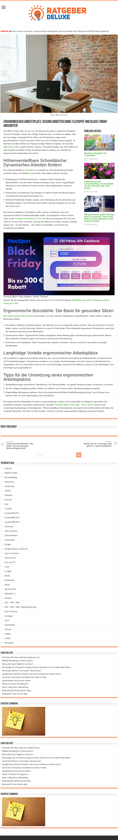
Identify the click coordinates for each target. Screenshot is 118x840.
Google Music (7, 674)
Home (14, 31)
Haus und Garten (25, 31)
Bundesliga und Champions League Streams (20, 667)
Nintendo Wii (10, 589)
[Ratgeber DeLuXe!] (59, 13)
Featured (8, 495)
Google (8, 544)
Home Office (14, 147)
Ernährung (9, 486)
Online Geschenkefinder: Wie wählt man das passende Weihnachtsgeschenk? (19, 445)
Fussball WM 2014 (12, 522)
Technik (8, 629)
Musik (7, 585)
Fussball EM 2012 (12, 513)
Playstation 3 (10, 593)
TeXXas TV (6, 684)
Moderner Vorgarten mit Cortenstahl (95, 154)
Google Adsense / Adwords (16, 549)
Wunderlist (6, 694)
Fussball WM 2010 (12, 517)
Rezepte (8, 598)
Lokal (7, 567)
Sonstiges (9, 616)
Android (8, 468)
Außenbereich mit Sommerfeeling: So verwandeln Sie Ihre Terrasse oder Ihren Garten (99, 184)
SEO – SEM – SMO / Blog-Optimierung (20, 607)
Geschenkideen (11, 535)
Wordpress (9, 643)
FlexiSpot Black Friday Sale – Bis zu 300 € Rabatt (77, 405)
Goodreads (7, 671)
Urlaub (8, 638)
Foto (6, 504)
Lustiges (8, 571)
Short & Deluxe (11, 611)
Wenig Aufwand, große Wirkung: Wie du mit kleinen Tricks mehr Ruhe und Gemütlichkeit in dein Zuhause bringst (99, 217)
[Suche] (78, 454)
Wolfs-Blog (6, 690)
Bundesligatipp (11, 477)
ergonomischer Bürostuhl (18, 316)
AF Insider (6, 657)
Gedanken (9, 526)
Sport (7, 620)
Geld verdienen (11, 531)
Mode (7, 576)
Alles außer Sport (9, 664)
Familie (8, 491)
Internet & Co (10, 558)
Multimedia (9, 580)
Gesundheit (10, 540)
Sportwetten (10, 625)
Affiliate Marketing (9, 661)
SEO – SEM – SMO (12, 602)
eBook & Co (10, 482)
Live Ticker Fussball (10, 677)
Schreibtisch (30, 170)
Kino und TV (10, 562)
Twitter (8, 634)
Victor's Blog (7, 687)
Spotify (5, 680)
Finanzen (8, 500)
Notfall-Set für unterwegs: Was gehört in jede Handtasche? (98, 444)
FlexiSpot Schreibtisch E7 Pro (28, 218)
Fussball (8, 509)
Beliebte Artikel (11, 473)
